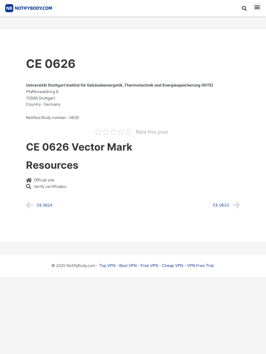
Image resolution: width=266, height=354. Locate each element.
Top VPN (107, 265)
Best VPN (128, 265)
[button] (244, 8)
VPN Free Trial (200, 265)
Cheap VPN (172, 265)
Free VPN (149, 265)
